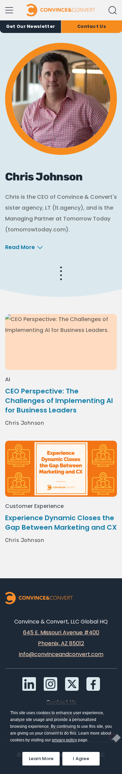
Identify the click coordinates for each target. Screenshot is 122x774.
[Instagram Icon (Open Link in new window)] (50, 684)
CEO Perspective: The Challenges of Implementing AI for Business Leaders (59, 400)
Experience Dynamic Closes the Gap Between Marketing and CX (61, 522)
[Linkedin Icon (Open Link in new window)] (29, 684)
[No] (113, 736)
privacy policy (64, 740)
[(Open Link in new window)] (93, 684)
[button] (112, 10)
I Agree (81, 758)
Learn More (44, 757)
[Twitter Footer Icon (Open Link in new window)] (72, 684)
